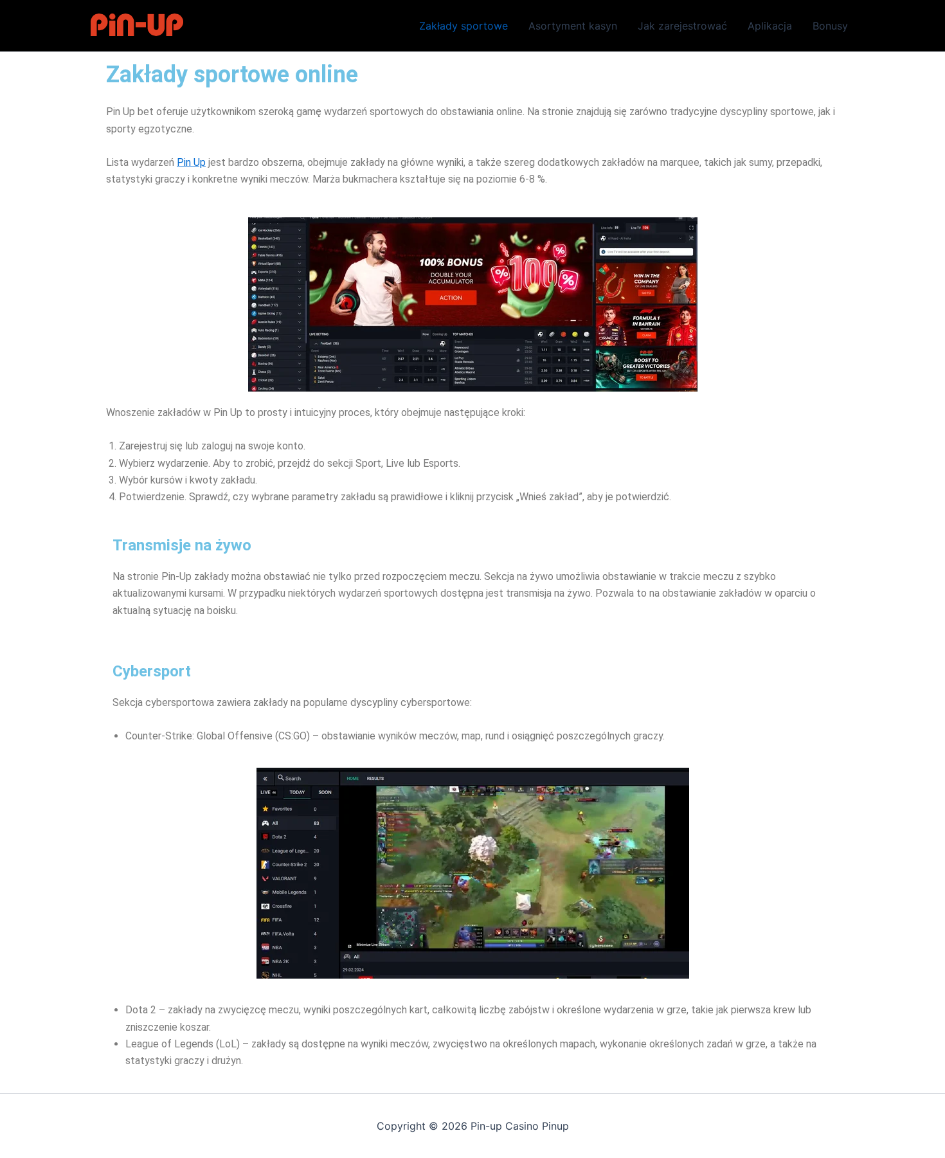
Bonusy (830, 25)
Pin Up (191, 162)
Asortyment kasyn (572, 25)
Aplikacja (770, 25)
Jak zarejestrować (682, 25)
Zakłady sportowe (463, 25)
